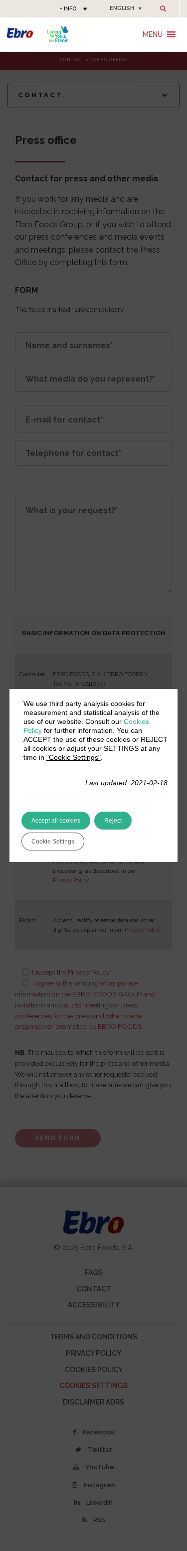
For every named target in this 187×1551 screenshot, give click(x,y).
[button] (124, 8)
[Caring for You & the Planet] (57, 34)
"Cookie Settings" (73, 757)
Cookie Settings (52, 841)
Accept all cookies (55, 820)
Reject (113, 820)
